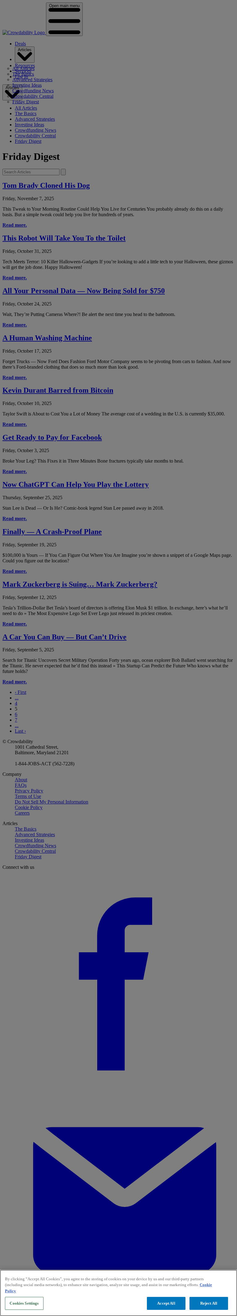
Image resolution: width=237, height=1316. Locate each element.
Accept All (166, 1303)
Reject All (208, 1303)
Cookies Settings (24, 1303)
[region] (118, 1293)
